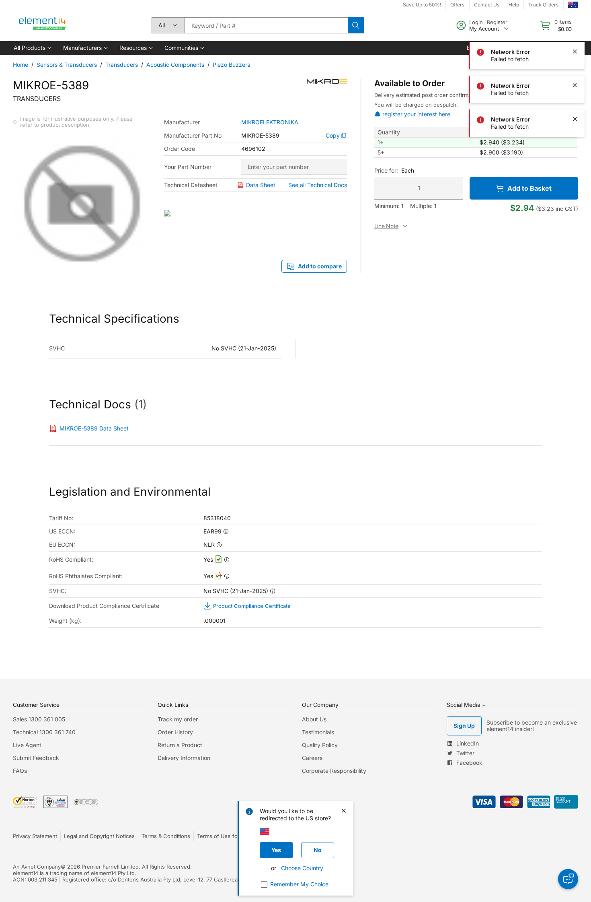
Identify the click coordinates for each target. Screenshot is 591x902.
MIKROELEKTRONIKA (269, 122)
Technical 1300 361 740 (44, 732)
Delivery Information (184, 757)
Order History (175, 732)
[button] (32, 48)
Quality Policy (320, 744)
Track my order (178, 719)
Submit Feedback (36, 757)
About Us (314, 719)
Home (20, 64)
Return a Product (180, 744)
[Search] (356, 25)
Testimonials (318, 732)
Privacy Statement (35, 836)
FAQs (20, 770)
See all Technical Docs (317, 184)
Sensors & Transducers (67, 64)
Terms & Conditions (166, 836)
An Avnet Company (37, 866)
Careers (312, 757)
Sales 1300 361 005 (39, 719)
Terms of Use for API (223, 836)
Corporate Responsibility (334, 770)
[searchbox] (266, 25)
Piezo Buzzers (231, 64)
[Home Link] (42, 25)
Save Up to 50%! (422, 5)
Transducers (121, 64)
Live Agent (27, 744)
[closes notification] (575, 17)
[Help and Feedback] (568, 879)
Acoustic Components (175, 64)
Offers (457, 5)
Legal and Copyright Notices (99, 836)
